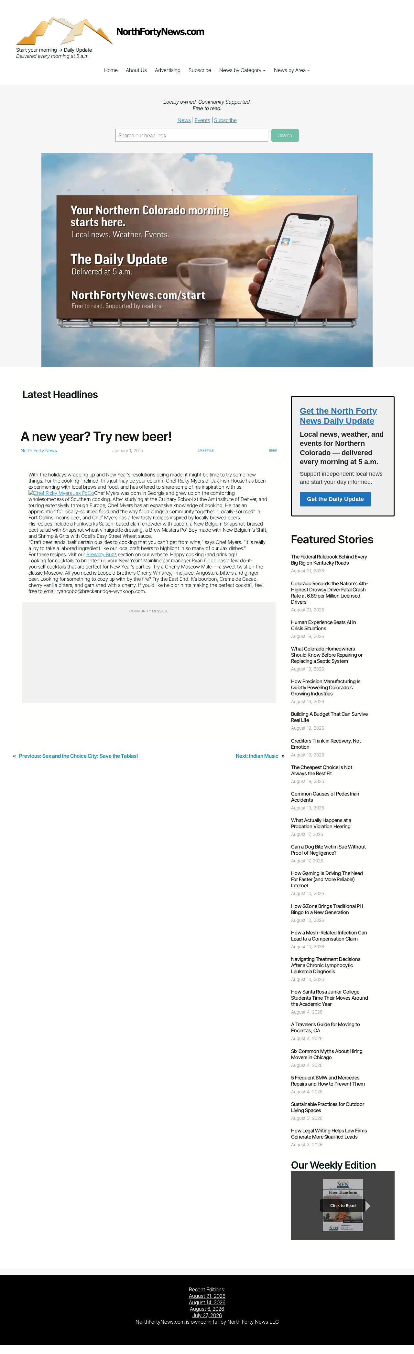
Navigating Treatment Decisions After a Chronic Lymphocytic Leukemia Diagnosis (326, 965)
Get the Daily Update (335, 499)
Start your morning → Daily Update (54, 50)
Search (285, 135)
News (184, 120)
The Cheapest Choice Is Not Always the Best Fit (321, 770)
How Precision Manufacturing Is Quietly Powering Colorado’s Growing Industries (326, 687)
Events (202, 120)
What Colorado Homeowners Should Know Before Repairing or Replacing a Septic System (327, 655)
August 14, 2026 (207, 1302)
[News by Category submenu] (264, 70)
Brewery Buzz (101, 554)
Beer (273, 450)
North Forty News (39, 450)
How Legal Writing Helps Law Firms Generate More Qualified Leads (329, 1134)
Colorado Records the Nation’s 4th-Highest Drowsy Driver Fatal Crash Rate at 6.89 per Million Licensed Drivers (329, 592)
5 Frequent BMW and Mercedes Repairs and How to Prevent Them (328, 1081)
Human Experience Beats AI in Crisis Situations (323, 625)
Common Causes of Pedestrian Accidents (325, 797)
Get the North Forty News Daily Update (338, 416)
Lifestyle (206, 450)
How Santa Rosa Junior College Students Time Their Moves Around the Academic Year (329, 998)
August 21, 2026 (207, 1296)
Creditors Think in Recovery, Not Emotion (326, 744)
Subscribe (225, 120)
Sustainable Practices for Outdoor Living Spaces (327, 1107)
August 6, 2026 (207, 1309)
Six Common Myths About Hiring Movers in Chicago (327, 1054)
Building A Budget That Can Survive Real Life (329, 717)
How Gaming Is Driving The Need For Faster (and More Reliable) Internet (327, 879)
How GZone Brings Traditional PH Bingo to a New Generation (327, 909)
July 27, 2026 (207, 1315)
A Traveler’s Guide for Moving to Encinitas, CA (325, 1027)
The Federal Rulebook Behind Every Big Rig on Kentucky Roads (329, 560)
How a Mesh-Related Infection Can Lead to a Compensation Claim (329, 936)
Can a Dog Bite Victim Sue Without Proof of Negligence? (328, 850)
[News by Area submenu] (308, 70)
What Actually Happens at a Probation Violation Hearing (321, 823)
